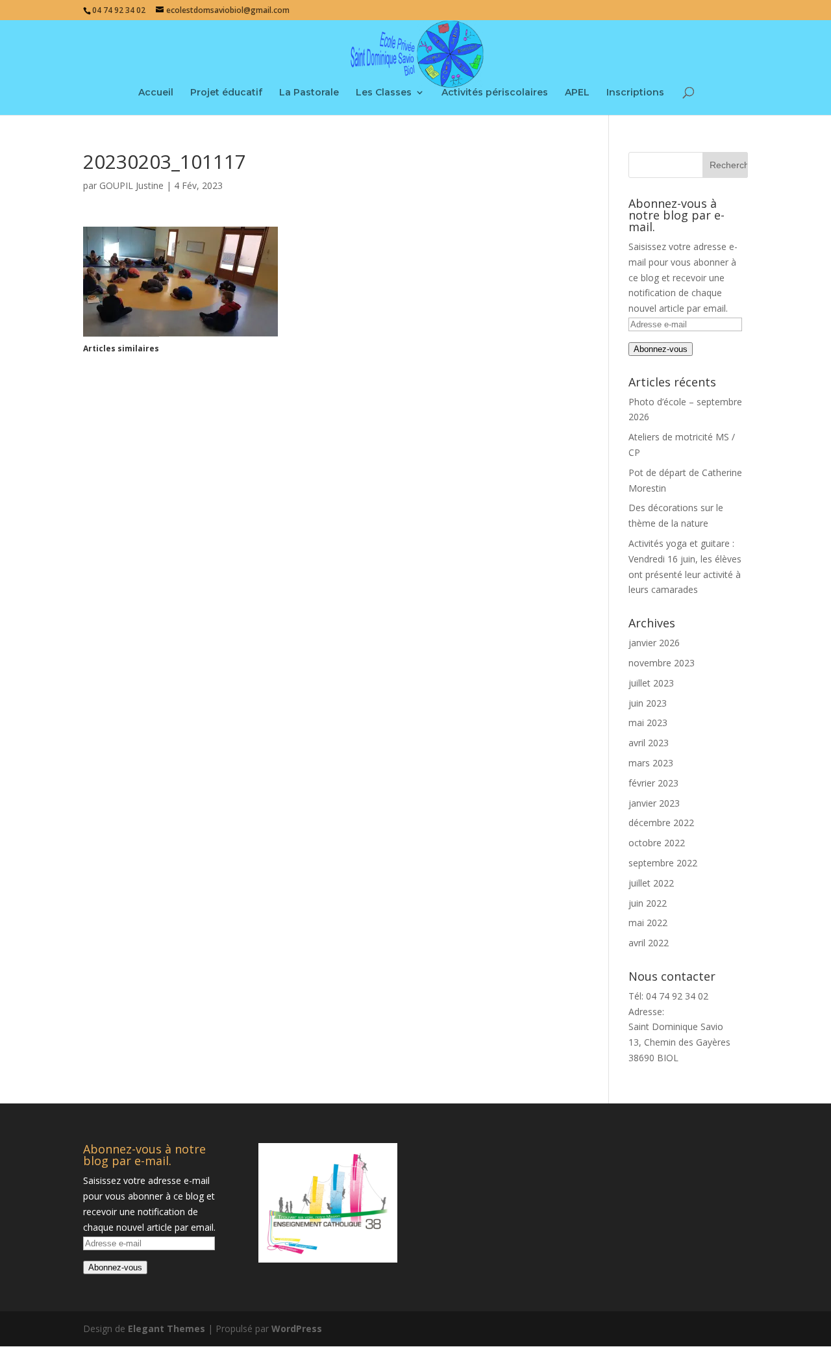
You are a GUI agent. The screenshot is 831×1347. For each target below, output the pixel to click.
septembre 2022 (662, 863)
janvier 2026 (654, 642)
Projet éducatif (226, 93)
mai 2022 (647, 922)
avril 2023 (648, 742)
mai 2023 (647, 722)
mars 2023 (650, 763)
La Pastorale (309, 93)
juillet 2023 (651, 683)
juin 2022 (647, 903)
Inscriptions (635, 93)
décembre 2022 (661, 822)
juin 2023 (647, 703)
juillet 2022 (651, 883)
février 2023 (653, 783)
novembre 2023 (661, 663)
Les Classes (384, 93)
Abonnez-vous (661, 349)
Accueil (155, 93)
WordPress (296, 1328)
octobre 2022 (656, 843)
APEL (577, 93)
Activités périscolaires (494, 93)
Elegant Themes (166, 1328)
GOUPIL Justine (131, 185)
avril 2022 (648, 943)
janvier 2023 (654, 803)
